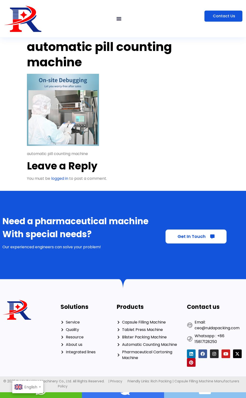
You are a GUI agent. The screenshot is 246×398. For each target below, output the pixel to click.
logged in (59, 178)
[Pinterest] (191, 362)
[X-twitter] (237, 353)
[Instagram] (214, 353)
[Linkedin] (191, 353)
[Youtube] (225, 353)
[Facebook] (202, 353)
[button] (119, 19)
